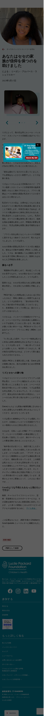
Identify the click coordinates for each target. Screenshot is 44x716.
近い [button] (38, 145)
